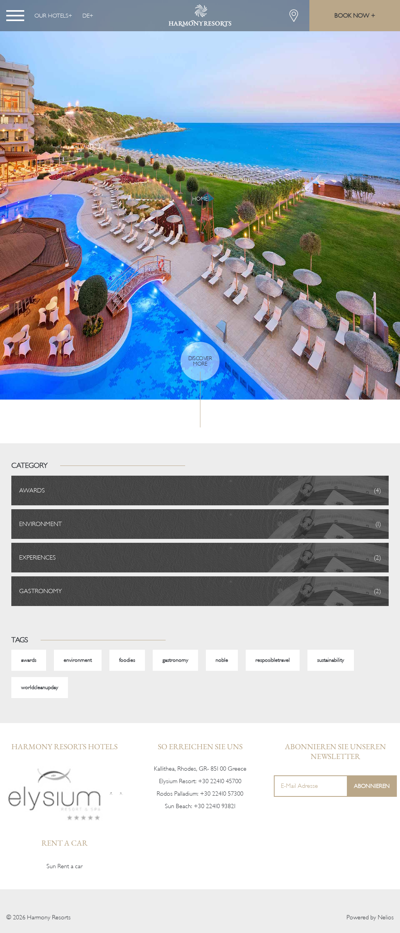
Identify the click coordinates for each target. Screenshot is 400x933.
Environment (40, 524)
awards (28, 660)
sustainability (330, 660)
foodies (127, 660)
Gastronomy (40, 591)
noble (222, 660)
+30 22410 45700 (219, 781)
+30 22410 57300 (221, 793)
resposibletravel (272, 660)
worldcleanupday (39, 687)
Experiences (37, 557)
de (85, 15)
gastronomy (175, 660)
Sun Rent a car (64, 866)
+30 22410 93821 (215, 806)
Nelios (386, 917)
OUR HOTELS (51, 15)
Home (200, 198)
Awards (32, 490)
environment (78, 660)
